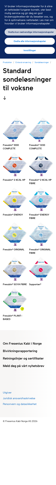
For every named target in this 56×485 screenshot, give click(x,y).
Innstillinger (30, 50)
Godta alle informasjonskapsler (30, 41)
